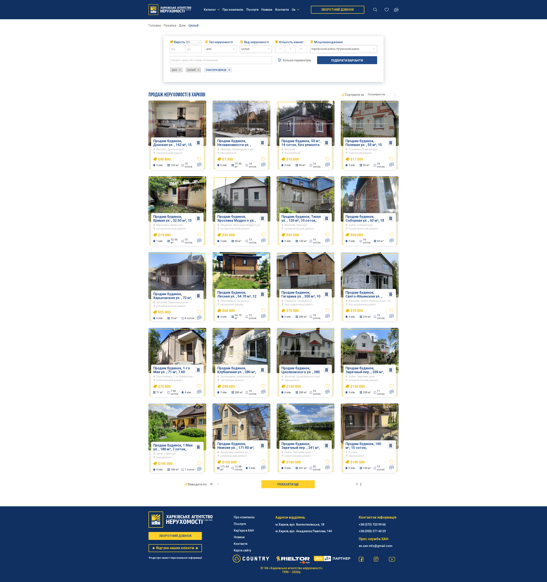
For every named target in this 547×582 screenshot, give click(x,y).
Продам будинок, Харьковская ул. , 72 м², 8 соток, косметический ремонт (173, 296)
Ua (293, 9)
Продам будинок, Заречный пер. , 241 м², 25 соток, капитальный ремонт (300, 446)
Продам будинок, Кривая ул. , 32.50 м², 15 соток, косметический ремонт (172, 218)
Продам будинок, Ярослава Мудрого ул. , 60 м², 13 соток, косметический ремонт (237, 218)
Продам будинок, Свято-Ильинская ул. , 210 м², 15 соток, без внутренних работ (364, 294)
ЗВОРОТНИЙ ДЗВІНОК (337, 9)
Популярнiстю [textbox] (376, 94)
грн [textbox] (188, 41)
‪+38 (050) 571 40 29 (372, 531)
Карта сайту (242, 550)
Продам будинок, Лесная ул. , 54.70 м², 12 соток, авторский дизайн (236, 294)
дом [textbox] (208, 48)
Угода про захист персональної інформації (175, 557)
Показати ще (288, 484)
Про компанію (232, 9)
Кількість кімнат (291, 42)
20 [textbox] (211, 484)
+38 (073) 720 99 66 (372, 524)
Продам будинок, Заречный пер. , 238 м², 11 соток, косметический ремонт (365, 370)
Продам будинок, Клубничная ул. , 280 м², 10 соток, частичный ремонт (236, 370)
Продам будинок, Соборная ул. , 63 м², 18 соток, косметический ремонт (365, 218)
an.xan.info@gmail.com (376, 546)
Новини (266, 9)
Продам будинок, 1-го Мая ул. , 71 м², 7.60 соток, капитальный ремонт (171, 370)
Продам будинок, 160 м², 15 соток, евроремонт (363, 446)
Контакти (282, 9)
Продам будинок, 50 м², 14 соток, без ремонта (301, 143)
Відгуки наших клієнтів (175, 548)
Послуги (252, 9)
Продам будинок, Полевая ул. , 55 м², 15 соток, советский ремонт (364, 143)
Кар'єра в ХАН (244, 530)
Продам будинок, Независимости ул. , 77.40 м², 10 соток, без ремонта (236, 143)
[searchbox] (256, 49)
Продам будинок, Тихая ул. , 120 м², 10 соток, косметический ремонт (301, 218)
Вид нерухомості (256, 42)
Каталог (210, 9)
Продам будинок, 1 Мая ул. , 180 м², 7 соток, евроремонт (173, 447)
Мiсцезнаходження (328, 42)
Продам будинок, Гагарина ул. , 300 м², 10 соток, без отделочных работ (301, 294)
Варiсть (182, 42)
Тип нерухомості (221, 42)
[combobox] (193, 42)
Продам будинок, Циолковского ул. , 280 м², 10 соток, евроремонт (300, 370)
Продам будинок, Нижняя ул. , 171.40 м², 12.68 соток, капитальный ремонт (235, 446)
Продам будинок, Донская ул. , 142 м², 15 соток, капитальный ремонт (172, 143)
